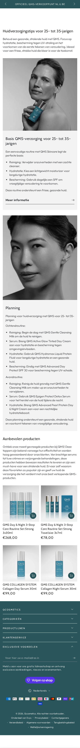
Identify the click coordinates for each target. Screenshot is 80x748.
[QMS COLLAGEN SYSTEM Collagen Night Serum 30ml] (59, 563)
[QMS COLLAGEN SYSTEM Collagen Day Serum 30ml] (21, 563)
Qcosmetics (30, 713)
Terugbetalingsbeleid (64, 722)
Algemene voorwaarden (38, 722)
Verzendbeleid (16, 722)
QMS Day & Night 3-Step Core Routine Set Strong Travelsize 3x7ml (57, 528)
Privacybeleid (41, 717)
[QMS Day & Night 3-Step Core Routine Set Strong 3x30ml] (21, 503)
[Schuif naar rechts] (74, 4)
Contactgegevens (60, 717)
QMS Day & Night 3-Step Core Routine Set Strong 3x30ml (19, 528)
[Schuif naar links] (6, 4)
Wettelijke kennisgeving (41, 727)
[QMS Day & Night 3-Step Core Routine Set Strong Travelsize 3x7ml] (59, 503)
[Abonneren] (75, 658)
